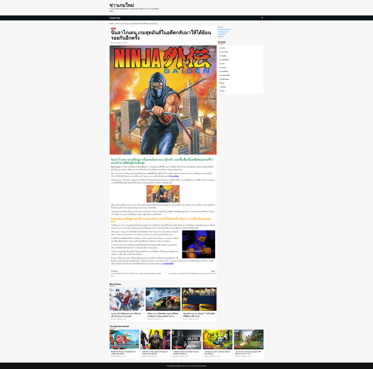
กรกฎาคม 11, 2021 (158, 319)
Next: (191, 272)
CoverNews (193, 366)
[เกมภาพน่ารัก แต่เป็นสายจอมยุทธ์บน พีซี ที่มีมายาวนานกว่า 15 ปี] (249, 339)
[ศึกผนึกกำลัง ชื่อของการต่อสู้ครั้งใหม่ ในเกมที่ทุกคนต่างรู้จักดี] (124, 339)
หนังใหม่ (220, 36)
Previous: (136, 273)
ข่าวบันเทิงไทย (224, 60)
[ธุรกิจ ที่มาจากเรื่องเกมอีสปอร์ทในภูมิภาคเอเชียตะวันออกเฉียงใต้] (155, 339)
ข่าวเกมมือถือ (224, 71)
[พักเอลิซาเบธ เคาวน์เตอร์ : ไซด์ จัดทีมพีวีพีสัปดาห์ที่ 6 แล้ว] (199, 299)
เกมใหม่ (113, 28)
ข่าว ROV (222, 48)
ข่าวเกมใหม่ (122, 5)
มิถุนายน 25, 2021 (194, 319)
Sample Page (115, 18)
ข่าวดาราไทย (224, 52)
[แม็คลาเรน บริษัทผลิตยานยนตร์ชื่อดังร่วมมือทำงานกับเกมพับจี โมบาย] (163, 299)
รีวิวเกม (222, 83)
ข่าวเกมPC (223, 67)
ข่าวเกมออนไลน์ (225, 75)
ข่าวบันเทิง (223, 56)
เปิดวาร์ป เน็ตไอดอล (224, 29)
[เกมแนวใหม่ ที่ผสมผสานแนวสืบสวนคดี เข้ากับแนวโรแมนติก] (127, 299)
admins (115, 42)
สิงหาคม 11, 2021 (122, 319)
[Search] (262, 18)
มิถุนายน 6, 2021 (123, 42)
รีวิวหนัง (220, 27)
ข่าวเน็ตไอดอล (224, 79)
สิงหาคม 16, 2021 (122, 356)
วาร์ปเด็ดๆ (223, 87)
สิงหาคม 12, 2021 (184, 356)
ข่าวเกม (222, 63)
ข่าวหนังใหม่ (222, 34)
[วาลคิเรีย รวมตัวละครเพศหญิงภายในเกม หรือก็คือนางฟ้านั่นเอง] (186, 339)
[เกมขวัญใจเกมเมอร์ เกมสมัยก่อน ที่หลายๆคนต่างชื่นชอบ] (217, 339)
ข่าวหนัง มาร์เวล (223, 32)
